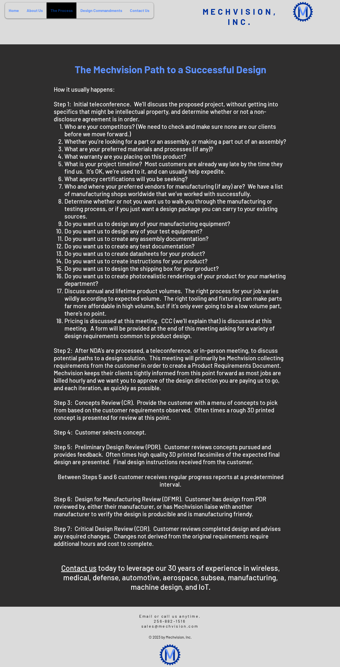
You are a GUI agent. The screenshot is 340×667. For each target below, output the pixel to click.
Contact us (79, 567)
